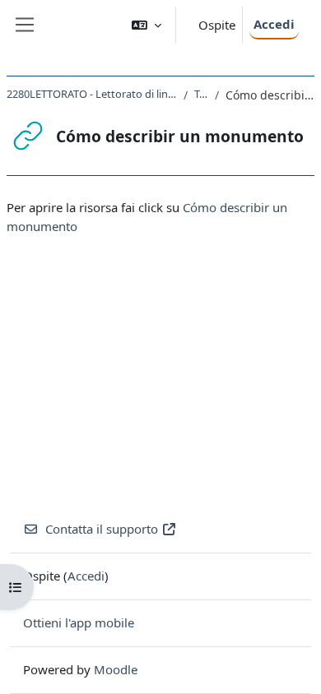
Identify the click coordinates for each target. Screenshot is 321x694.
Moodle (115, 669)
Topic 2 (200, 93)
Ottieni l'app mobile (78, 622)
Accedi (274, 24)
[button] (146, 25)
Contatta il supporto (101, 528)
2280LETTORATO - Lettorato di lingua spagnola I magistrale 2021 (92, 93)
